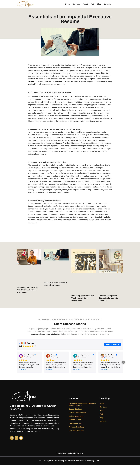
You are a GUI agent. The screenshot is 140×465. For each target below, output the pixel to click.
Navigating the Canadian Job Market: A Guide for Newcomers (27, 289)
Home (67, 4)
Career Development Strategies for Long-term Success (109, 298)
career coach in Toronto (67, 81)
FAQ (92, 4)
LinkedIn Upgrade (76, 430)
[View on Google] (21, 356)
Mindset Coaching (76, 427)
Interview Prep (75, 420)
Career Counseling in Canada (70, 453)
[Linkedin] (21, 438)
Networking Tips (75, 423)
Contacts (107, 4)
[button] (16, 362)
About (85, 4)
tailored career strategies (49, 334)
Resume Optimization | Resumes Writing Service (82, 404)
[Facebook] (16, 438)
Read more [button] (22, 369)
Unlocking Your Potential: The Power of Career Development (82, 298)
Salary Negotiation (76, 416)
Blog (99, 4)
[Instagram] (12, 438)
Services (76, 4)
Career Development (77, 413)
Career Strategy (75, 409)
